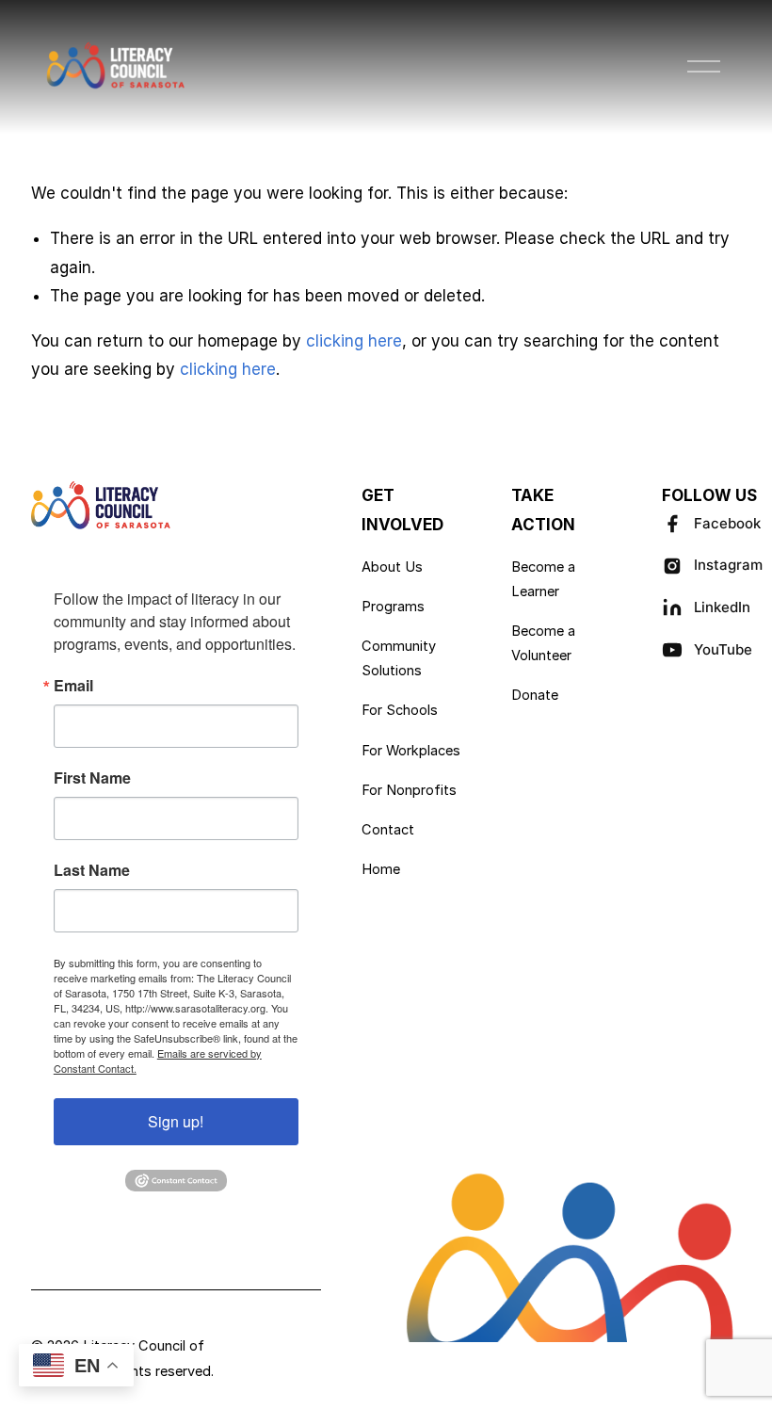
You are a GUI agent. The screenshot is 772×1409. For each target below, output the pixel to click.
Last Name (92, 870)
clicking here (354, 341)
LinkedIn (722, 607)
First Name (92, 777)
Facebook (727, 523)
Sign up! (175, 1121)
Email (73, 685)
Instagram (728, 565)
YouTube (723, 649)
